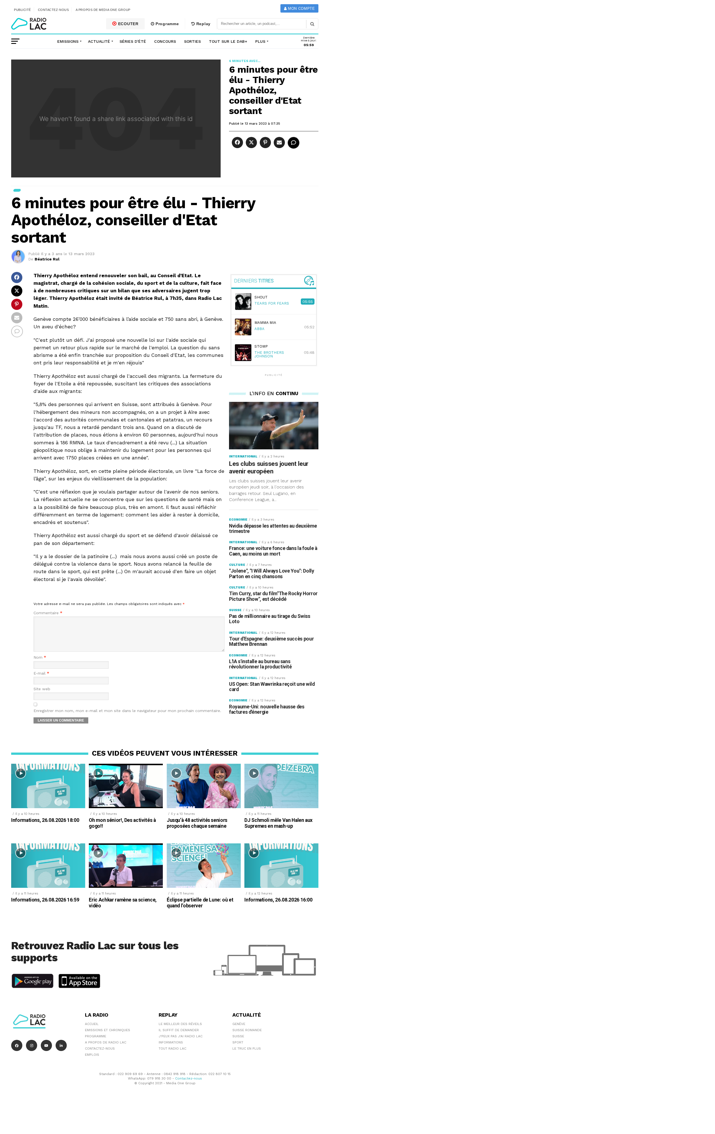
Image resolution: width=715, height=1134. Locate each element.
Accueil (92, 1024)
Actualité (99, 41)
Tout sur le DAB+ (228, 41)
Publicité (22, 9)
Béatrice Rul (47, 259)
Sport (237, 1042)
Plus (260, 41)
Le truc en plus (246, 1048)
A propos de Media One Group (103, 9)
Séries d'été (133, 41)
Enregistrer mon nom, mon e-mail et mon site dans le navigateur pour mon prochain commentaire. (127, 711)
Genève (238, 1024)
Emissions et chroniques (107, 1030)
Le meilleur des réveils (180, 1024)
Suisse (238, 1036)
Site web (42, 689)
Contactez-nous (53, 9)
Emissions (67, 41)
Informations (171, 1042)
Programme (166, 24)
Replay (203, 24)
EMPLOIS (92, 1055)
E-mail (41, 673)
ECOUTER (128, 24)
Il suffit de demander (179, 1030)
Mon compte (301, 8)
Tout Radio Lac (172, 1048)
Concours (165, 41)
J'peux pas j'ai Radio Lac (180, 1036)
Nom (40, 657)
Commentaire (48, 613)
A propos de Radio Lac (105, 1042)
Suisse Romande (247, 1030)
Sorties (192, 41)
